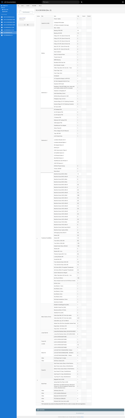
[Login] (122, 2)
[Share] (24, 24)
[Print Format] (27, 24)
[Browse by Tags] (81, 2)
